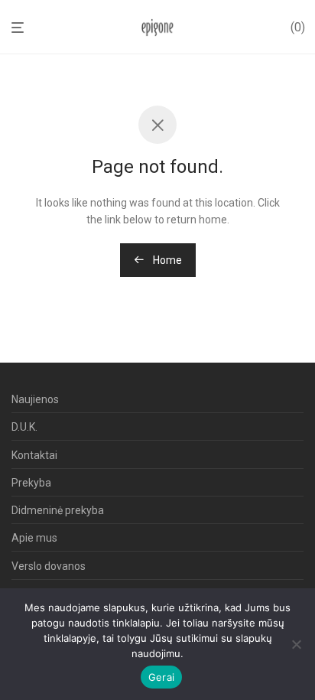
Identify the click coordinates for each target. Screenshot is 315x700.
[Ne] (296, 644)
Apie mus (34, 538)
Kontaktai (34, 455)
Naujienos (35, 399)
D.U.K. (24, 427)
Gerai (161, 677)
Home (166, 260)
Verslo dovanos (48, 566)
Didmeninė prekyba (57, 510)
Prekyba (31, 483)
